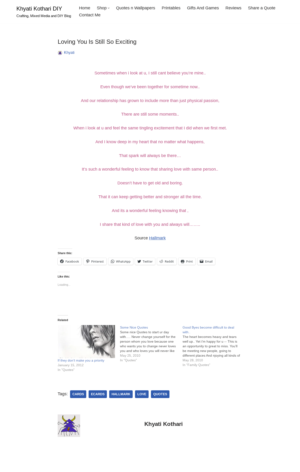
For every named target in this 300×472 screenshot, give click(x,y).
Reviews (233, 8)
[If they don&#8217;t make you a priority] (87, 341)
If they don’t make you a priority (81, 360)
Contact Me (90, 15)
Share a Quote (261, 8)
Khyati (69, 52)
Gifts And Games (203, 8)
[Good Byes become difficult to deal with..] (214, 346)
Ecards (98, 394)
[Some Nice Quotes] (151, 343)
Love (141, 394)
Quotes (160, 394)
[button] (108, 8)
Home (84, 8)
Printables (171, 8)
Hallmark (157, 238)
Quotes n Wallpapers (135, 8)
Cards (78, 394)
